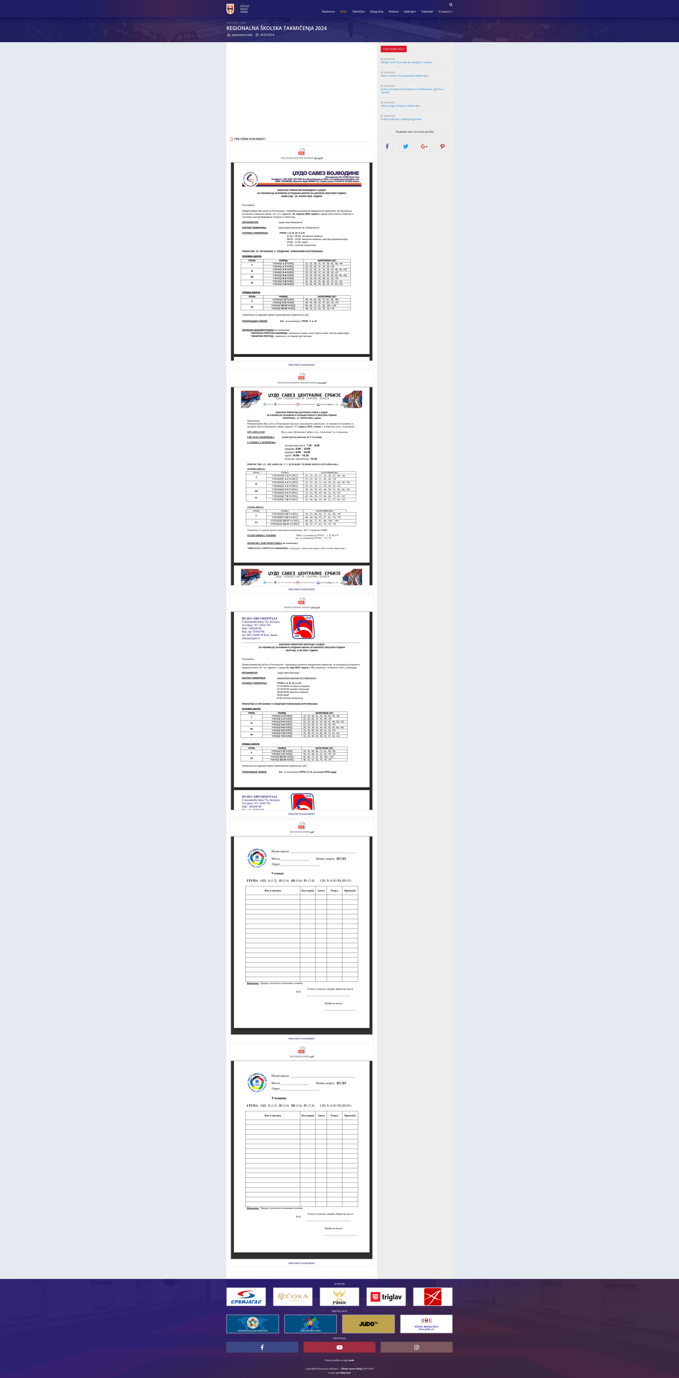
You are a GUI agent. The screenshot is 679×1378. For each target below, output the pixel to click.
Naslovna (328, 11)
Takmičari (358, 11)
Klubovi (394, 11)
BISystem (345, 1372)
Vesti (343, 11)
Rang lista (376, 11)
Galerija (409, 11)
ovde (351, 1360)
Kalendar (427, 11)
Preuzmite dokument (301, 364)
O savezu (445, 11)
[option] (261, 1296)
